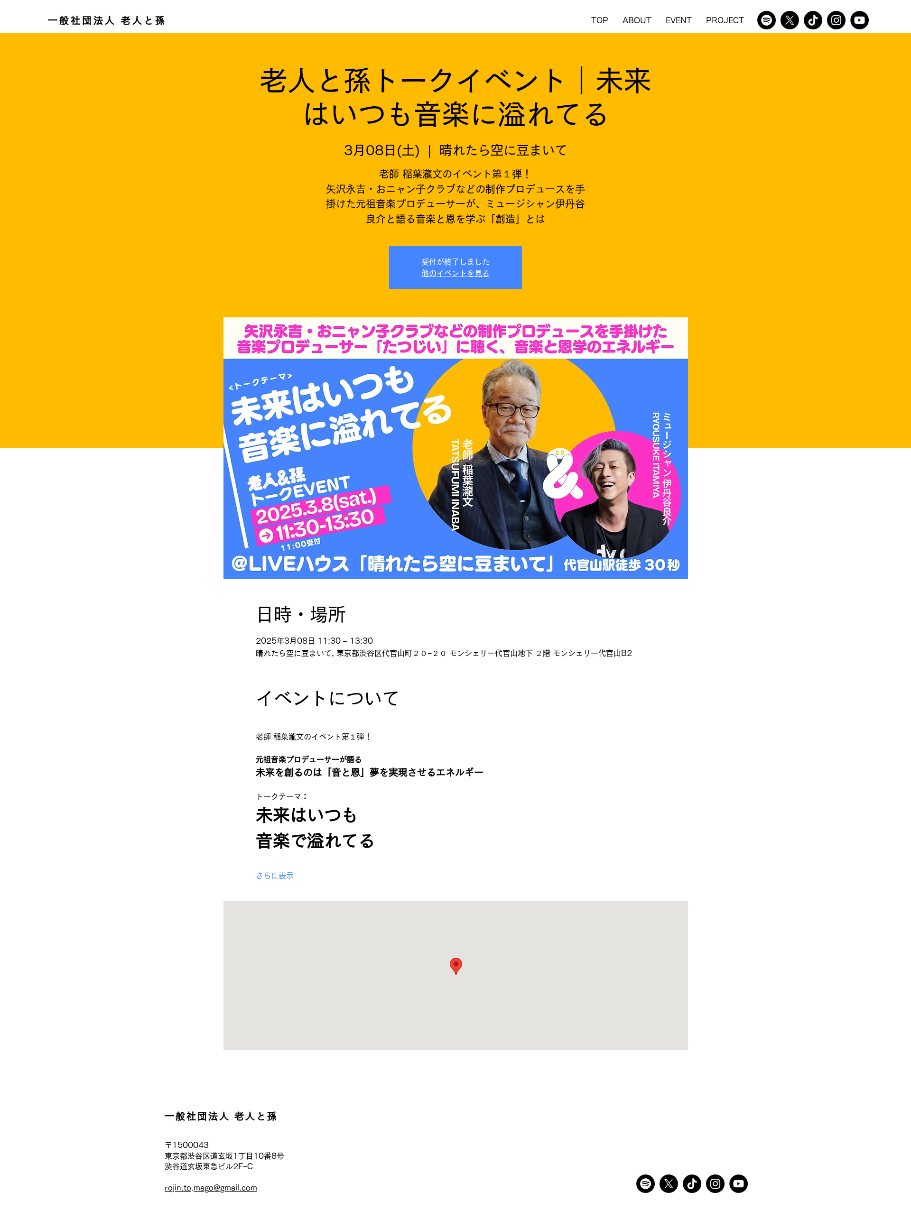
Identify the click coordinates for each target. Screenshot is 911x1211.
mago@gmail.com (225, 1188)
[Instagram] (836, 20)
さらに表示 (275, 875)
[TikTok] (813, 20)
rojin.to (178, 1188)
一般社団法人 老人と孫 (107, 20)
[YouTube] (859, 20)
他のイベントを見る (455, 273)
